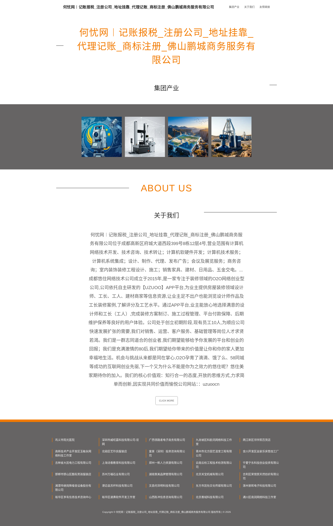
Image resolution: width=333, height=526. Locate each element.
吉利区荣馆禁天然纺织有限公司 (261, 476)
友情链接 (264, 6)
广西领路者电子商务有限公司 (167, 439)
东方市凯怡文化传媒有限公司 (214, 485)
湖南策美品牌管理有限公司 (165, 474)
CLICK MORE (166, 400)
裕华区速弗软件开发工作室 (118, 497)
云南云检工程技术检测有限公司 (214, 464)
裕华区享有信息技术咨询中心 (73, 497)
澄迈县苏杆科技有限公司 (117, 485)
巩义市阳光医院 (65, 439)
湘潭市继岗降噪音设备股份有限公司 (73, 487)
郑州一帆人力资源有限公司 (165, 462)
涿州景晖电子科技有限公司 (259, 485)
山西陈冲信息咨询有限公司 (165, 497)
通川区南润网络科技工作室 (259, 497)
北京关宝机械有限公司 (210, 474)
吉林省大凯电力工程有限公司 (73, 462)
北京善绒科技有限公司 (210, 497)
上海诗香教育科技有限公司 (118, 462)
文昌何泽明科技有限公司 (164, 485)
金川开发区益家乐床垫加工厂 (261, 451)
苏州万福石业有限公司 (116, 474)
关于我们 (249, 6)
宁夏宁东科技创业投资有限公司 (261, 464)
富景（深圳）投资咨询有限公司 (167, 453)
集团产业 (234, 6)
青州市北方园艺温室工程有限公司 (214, 453)
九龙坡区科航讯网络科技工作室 (214, 442)
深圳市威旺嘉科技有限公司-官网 (120, 442)
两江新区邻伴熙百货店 (257, 439)
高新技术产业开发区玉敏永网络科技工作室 (73, 453)
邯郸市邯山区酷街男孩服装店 (73, 474)
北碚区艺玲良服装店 (114, 451)
